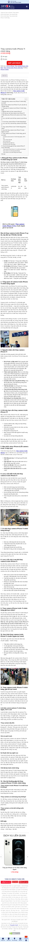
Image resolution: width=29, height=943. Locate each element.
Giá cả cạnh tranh (6, 141)
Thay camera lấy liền (7, 139)
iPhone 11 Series (5, 69)
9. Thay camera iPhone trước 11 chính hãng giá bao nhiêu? (13, 127)
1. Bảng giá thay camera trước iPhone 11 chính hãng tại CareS (13, 102)
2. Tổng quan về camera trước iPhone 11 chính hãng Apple (13, 108)
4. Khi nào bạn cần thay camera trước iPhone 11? (13, 113)
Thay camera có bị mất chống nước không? (12, 152)
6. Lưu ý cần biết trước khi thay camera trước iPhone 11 (14, 119)
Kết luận (3, 154)
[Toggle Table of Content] (25, 99)
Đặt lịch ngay (14, 63)
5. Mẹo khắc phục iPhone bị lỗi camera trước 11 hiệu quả (13, 115)
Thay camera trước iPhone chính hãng (13, 67)
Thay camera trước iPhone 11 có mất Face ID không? (14, 149)
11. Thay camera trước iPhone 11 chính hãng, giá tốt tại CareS (13, 134)
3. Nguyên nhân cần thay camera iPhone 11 (11, 111)
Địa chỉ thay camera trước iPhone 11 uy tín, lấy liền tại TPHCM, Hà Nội (14, 105)
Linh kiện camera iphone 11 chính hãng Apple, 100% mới (14, 137)
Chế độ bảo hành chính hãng (9, 144)
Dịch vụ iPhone (9, 12)
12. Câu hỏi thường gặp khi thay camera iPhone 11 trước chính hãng (13, 146)
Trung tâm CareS (14, 925)
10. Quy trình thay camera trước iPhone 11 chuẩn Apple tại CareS (12, 130)
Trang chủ (3, 12)
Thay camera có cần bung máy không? (11, 150)
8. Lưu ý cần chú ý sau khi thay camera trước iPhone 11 (14, 124)
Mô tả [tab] (4, 76)
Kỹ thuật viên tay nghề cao (8, 142)
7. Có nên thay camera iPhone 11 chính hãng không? (13, 121)
